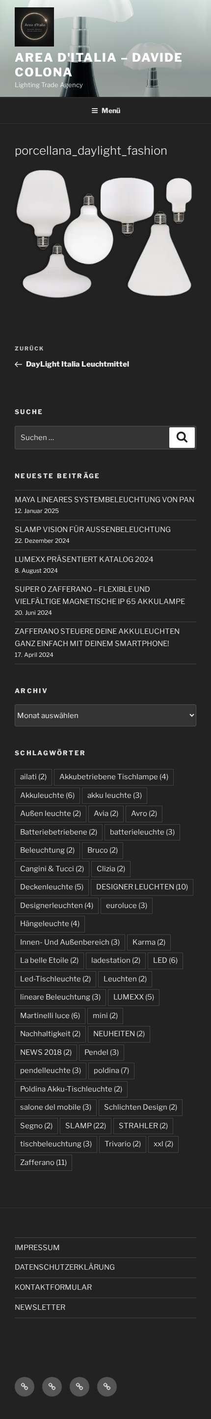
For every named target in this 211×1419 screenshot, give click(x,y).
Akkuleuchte (47, 795)
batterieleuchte (142, 832)
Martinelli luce (50, 1015)
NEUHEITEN (119, 1033)
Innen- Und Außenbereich (70, 942)
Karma (148, 942)
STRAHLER (143, 1125)
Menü (111, 110)
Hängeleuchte (49, 923)
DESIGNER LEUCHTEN (142, 887)
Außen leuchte (50, 813)
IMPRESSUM (37, 1247)
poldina (111, 1070)
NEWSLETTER (40, 1307)
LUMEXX (133, 997)
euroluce (126, 905)
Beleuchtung (47, 850)
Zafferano (43, 1162)
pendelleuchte (50, 1070)
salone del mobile (55, 1107)
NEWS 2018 (46, 1052)
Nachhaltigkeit (50, 1033)
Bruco (102, 850)
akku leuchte (114, 795)
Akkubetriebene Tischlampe (113, 776)
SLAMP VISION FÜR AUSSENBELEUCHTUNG (93, 529)
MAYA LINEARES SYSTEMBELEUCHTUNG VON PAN (104, 499)
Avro (144, 813)
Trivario (123, 1144)
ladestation (115, 960)
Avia (106, 813)
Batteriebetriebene (58, 832)
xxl (163, 1144)
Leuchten (125, 979)
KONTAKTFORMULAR (53, 1287)
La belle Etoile (49, 960)
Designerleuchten (56, 905)
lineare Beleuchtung (60, 997)
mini (105, 1015)
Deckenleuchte (51, 887)
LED (165, 960)
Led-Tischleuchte (55, 979)
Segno (36, 1125)
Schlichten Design (140, 1107)
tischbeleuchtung (56, 1144)
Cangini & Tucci (52, 868)
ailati (33, 776)
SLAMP (85, 1125)
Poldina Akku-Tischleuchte (71, 1089)
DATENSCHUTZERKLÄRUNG (65, 1267)
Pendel (101, 1052)
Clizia (111, 868)
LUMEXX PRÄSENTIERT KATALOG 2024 (84, 559)
